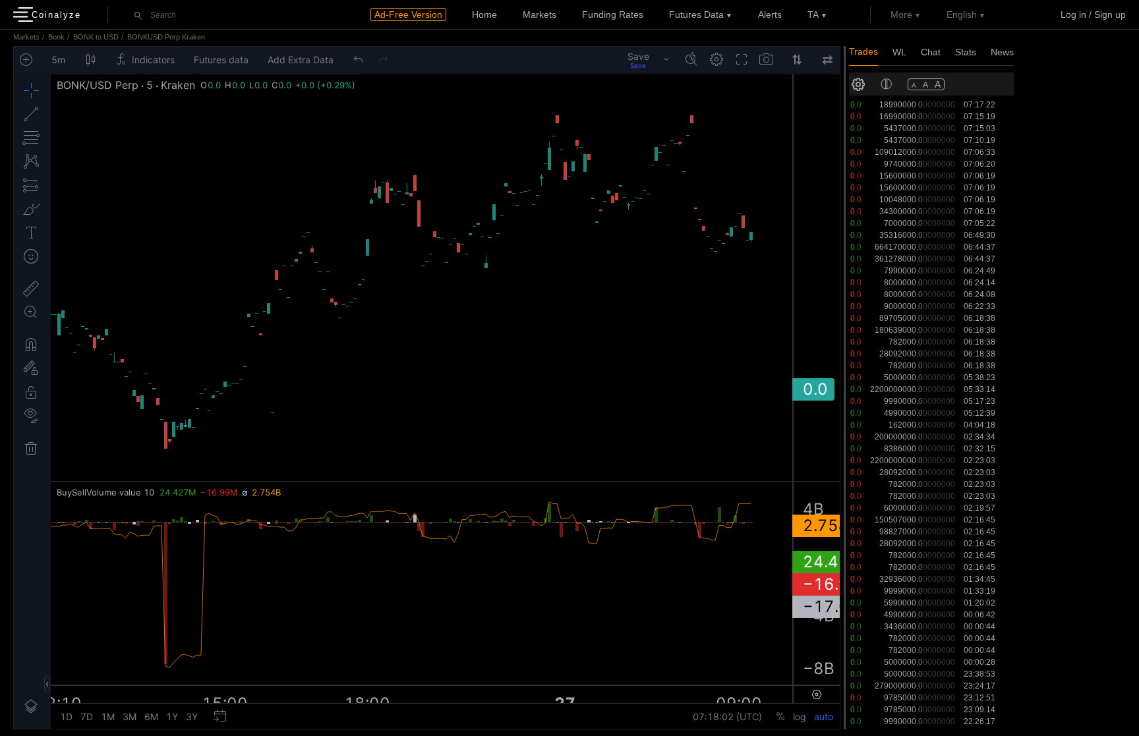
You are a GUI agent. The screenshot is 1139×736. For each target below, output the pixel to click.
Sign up (1110, 14)
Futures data (696, 14)
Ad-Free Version (408, 14)
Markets (539, 14)
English (962, 14)
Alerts (770, 14)
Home (484, 14)
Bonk (56, 37)
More (901, 14)
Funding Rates (612, 14)
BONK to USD (96, 37)
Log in (1073, 14)
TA (813, 14)
